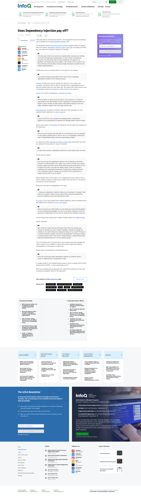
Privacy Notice (93, 491)
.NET (60, 287)
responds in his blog (65, 93)
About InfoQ (21, 465)
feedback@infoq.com (23, 491)
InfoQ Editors (21, 462)
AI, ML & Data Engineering (88, 355)
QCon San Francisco (53, 470)
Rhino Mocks (77, 284)
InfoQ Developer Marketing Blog (26, 473)
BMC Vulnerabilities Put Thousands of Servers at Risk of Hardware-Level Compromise (112, 369)
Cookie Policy (111, 491)
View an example (24, 401)
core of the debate (61, 202)
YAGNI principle (80, 217)
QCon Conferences (23, 454)
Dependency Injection (75, 290)
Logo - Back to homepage (24, 6)
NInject (55, 125)
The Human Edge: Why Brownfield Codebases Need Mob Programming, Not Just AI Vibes (77, 332)
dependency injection (59, 41)
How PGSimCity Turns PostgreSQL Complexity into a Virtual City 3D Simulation (26, 370)
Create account (22, 449)
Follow (32, 40)
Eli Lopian (39, 200)
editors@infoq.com (46, 491)
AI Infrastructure (72, 6)
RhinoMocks (54, 93)
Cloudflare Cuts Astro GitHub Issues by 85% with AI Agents (77, 320)
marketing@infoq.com (59, 491)
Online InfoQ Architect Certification (57, 455)
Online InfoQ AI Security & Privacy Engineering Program (57, 451)
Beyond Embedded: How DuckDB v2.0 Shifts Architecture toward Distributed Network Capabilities (91, 371)
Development (39, 6)
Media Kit (20, 470)
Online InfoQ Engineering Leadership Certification (58, 460)
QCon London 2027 (53, 477)
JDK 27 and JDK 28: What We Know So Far (77, 310)
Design (67, 287)
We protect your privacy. (105, 55)
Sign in (120, 1)
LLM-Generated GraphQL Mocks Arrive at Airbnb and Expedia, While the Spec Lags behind (27, 378)
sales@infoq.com (34, 491)
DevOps (100, 6)
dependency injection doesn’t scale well (60, 47)
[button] (110, 51)
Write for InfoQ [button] (71, 2)
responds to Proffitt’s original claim (60, 142)
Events (107, 6)
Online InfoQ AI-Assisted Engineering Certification (58, 465)
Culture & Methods (87, 6)
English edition (61, 2)
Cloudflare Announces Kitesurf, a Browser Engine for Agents (77, 306)
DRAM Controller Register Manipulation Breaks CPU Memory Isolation (27, 363)
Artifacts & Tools (77, 287)
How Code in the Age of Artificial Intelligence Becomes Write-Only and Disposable (69, 371)
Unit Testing (61, 290)
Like (40, 35)
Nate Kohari (39, 110)
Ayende (38, 93)
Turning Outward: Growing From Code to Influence (70, 378)
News (29, 23)
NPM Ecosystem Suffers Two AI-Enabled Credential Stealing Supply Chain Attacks (29, 306)
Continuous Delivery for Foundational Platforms (112, 362)
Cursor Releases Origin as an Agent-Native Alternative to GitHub (92, 363)
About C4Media (22, 467)
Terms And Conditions (102, 491)
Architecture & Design (55, 6)
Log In (19, 452)
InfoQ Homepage (22, 23)
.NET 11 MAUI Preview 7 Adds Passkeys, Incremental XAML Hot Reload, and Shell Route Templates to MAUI (29, 328)
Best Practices (51, 287)
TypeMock (39, 85)
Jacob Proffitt (58, 45)
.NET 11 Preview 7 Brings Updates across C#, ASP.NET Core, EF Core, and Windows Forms (29, 320)
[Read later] (46, 35)
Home (19, 446)
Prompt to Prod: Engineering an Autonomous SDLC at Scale (92, 379)
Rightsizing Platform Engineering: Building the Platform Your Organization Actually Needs (70, 363)
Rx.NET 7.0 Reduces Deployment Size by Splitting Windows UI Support (27, 335)
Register (112, 1)
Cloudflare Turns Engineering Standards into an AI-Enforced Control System (77, 325)
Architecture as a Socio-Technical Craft (47, 375)
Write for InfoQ (22, 460)
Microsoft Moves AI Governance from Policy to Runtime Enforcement (48, 363)
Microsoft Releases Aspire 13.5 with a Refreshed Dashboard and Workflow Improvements (29, 313)
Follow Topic (80, 279)
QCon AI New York (52, 474)
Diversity (20, 475)
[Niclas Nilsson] (19, 40)
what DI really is (60, 112)
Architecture (54, 279)
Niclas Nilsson (24, 40)
